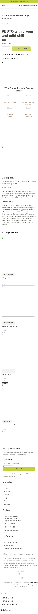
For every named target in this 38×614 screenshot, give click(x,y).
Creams (10, 24)
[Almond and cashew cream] (19, 301)
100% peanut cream (8, 278)
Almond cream (6, 374)
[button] (8, 274)
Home (4, 24)
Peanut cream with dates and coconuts (14, 425)
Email (8, 459)
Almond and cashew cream (10, 326)
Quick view (4, 270)
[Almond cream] (19, 349)
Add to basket (22, 49)
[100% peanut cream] (19, 252)
